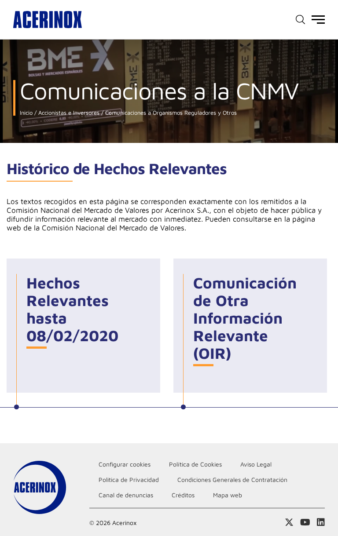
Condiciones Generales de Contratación (232, 479)
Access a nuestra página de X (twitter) (289, 522)
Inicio (26, 113)
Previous (24, 334)
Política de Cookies (195, 464)
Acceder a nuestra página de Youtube (305, 522)
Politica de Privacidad (129, 479)
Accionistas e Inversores (68, 113)
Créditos (183, 495)
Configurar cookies (125, 464)
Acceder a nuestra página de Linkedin (321, 522)
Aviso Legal (256, 464)
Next (314, 334)
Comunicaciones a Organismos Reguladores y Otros (170, 113)
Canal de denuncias (126, 495)
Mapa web (227, 495)
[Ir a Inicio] (47, 19)
